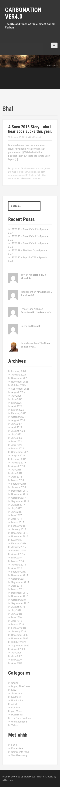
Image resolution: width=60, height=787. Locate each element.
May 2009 (16, 659)
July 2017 (16, 508)
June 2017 (16, 512)
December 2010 (19, 592)
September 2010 (20, 603)
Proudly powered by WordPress (18, 776)
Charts (14, 683)
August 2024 (18, 420)
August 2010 (18, 607)
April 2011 (16, 585)
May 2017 (16, 515)
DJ (9, 172)
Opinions (15, 168)
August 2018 (18, 466)
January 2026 (18, 374)
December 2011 (19, 575)
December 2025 (19, 378)
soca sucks (13, 178)
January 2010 (18, 631)
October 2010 (18, 600)
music (15, 172)
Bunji (47, 168)
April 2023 (16, 445)
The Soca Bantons (21, 718)
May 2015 (16, 557)
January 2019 (18, 462)
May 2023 (16, 441)
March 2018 (17, 480)
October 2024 (18, 417)
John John (16, 693)
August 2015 (18, 554)
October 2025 (18, 385)
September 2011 (20, 582)
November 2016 (19, 536)
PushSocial (17, 714)
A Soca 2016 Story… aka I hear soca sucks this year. (30, 129)
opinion (32, 172)
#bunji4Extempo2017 (34, 168)
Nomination (17, 700)
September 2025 (20, 388)
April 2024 (16, 427)
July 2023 (16, 434)
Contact (35, 326)
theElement (35, 137)
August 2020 (18, 455)
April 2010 (16, 621)
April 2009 (16, 663)
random (41, 172)
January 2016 (18, 547)
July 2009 (16, 652)
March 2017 (17, 522)
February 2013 (18, 571)
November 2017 (19, 494)
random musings (16, 175)
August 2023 (18, 431)
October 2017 (18, 497)
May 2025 (16, 402)
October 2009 (18, 642)
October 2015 (18, 550)
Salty (39, 175)
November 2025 (19, 381)
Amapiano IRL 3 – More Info (36, 312)
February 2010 (18, 628)
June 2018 (16, 473)
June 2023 (16, 438)
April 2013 (16, 568)
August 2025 (18, 392)
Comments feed (20, 752)
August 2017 (18, 504)
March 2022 (17, 448)
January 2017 (18, 529)
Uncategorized (19, 721)
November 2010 (19, 596)
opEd (14, 704)
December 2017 (19, 490)
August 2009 (18, 649)
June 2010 (16, 614)
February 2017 (18, 526)
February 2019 (18, 459)
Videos (14, 725)
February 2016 (18, 543)
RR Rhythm (31, 175)
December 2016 (19, 533)
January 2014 (18, 564)
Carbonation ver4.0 (23, 13)
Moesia (49, 776)
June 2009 (16, 656)
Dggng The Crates (20, 686)
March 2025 (17, 409)
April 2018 (16, 476)
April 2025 (16, 406)
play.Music (16, 711)
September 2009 (20, 645)
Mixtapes (16, 697)
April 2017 (16, 519)
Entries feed (17, 748)
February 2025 (18, 413)
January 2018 (18, 487)
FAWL (14, 690)
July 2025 (16, 395)
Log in (14, 745)
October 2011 (18, 578)
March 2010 (17, 624)
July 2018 (16, 469)
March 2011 (17, 589)
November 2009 (19, 638)
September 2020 (20, 452)
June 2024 (16, 424)
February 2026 (18, 371)
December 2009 (19, 635)
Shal (44, 175)
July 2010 (16, 610)
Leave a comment (32, 178)
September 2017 (20, 501)
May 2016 (16, 540)
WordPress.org (19, 755)
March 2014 (17, 561)
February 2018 (18, 483)
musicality (23, 172)
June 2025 (16, 399)
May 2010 (16, 617)
